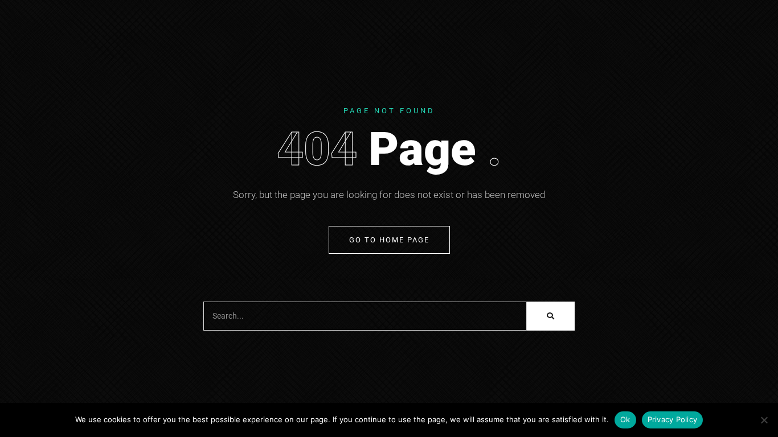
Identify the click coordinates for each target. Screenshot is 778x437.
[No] (763, 420)
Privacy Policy (673, 419)
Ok (625, 419)
